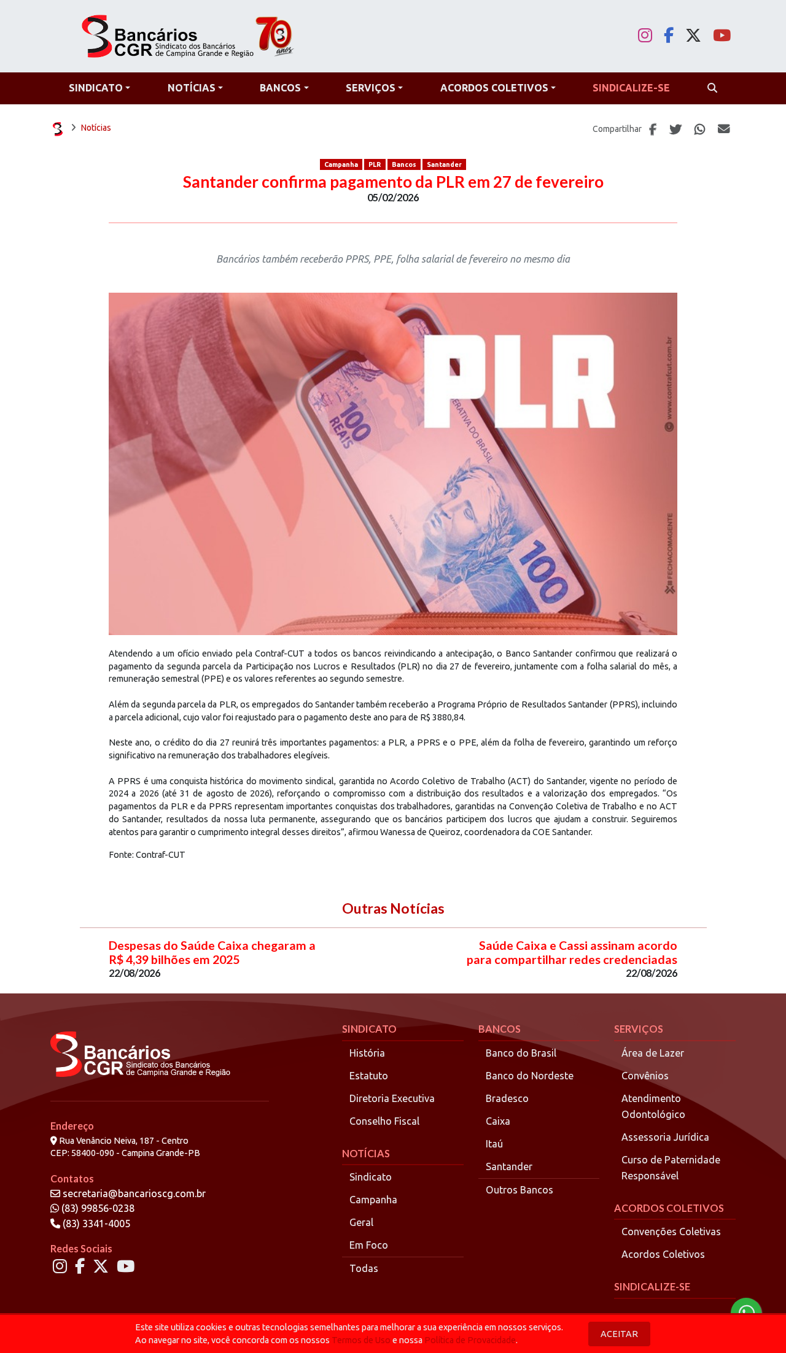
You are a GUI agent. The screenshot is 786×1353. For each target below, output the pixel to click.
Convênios (645, 1075)
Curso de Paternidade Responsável (670, 1167)
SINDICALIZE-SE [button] (631, 87)
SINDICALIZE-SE (652, 1286)
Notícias (96, 128)
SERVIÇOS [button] (370, 87)
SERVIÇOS (638, 1029)
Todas (363, 1268)
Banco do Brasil (521, 1052)
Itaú (494, 1143)
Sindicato (370, 1176)
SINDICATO (369, 1029)
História (367, 1052)
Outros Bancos (519, 1189)
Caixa (498, 1121)
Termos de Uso (361, 1340)
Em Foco (368, 1245)
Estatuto (368, 1075)
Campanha (341, 164)
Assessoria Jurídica (665, 1137)
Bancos (404, 164)
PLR (374, 164)
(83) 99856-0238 (96, 1208)
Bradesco (507, 1098)
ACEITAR (619, 1334)
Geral (361, 1222)
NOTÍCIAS (366, 1153)
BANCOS (499, 1029)
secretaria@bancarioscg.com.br (134, 1193)
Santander (444, 164)
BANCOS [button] (280, 87)
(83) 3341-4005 (95, 1223)
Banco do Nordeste (530, 1075)
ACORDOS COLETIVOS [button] (494, 87)
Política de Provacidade (470, 1340)
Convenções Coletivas (671, 1231)
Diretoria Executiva (392, 1098)
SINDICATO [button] (96, 87)
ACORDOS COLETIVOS (669, 1208)
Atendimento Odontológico (653, 1106)
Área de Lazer (652, 1052)
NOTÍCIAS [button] (192, 87)
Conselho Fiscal (384, 1121)
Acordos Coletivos (663, 1254)
